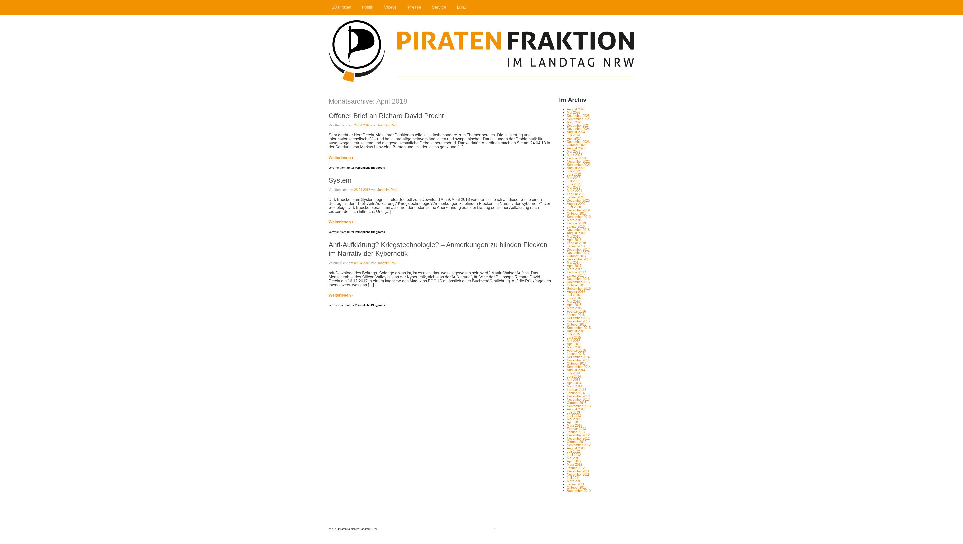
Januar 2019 (576, 226)
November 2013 (578, 399)
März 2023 (574, 155)
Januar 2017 (576, 275)
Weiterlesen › (341, 158)
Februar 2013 (576, 429)
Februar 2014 (576, 390)
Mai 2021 (573, 187)
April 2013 (574, 422)
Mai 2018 (573, 236)
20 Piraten (341, 7)
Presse (414, 7)
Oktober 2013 (576, 403)
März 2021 (574, 191)
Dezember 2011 (578, 471)
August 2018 (576, 233)
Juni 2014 (574, 376)
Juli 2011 (573, 478)
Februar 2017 (576, 272)
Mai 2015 (573, 341)
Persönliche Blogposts (370, 167)
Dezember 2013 (578, 396)
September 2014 (579, 367)
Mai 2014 (573, 380)
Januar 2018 (576, 246)
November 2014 (578, 360)
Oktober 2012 (576, 442)
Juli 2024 (573, 135)
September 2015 (579, 328)
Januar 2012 (576, 468)
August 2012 (576, 448)
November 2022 (578, 161)
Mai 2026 (573, 112)
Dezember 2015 (578, 318)
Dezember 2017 (578, 249)
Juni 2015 (574, 337)
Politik (367, 7)
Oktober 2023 (576, 145)
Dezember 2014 (578, 357)
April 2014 (574, 383)
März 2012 (574, 465)
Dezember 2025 (578, 116)
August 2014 (576, 370)
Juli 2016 (573, 295)
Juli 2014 (573, 373)
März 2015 (574, 347)
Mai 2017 (573, 262)
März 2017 (574, 269)
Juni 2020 (574, 207)
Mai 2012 (573, 458)
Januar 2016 (576, 315)
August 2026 (576, 109)
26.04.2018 (362, 125)
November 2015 (578, 321)
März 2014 (574, 386)
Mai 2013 (573, 419)
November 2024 (578, 129)
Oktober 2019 (576, 213)
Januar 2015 (576, 354)
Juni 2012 (574, 455)
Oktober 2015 (576, 324)
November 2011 (578, 474)
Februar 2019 (576, 223)
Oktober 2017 (576, 256)
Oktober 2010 (576, 487)
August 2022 (576, 168)
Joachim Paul (387, 125)
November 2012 (578, 438)
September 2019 (579, 217)
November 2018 (578, 230)
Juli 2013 (573, 412)
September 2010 (579, 491)
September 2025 (579, 119)
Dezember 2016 (578, 279)
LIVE (461, 7)
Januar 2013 (576, 432)
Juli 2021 (573, 181)
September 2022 (579, 165)
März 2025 (574, 122)
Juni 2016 (574, 298)
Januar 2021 (576, 197)
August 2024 (576, 132)
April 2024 (574, 138)
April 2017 (574, 266)
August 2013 (576, 409)
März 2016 (574, 308)
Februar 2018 (576, 243)
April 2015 (574, 344)
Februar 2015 (576, 350)
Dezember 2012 (578, 435)
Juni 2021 (574, 184)
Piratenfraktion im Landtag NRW (357, 528)
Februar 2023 (576, 158)
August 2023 (576, 148)
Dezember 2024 (578, 125)
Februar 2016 (576, 311)
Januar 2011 (575, 484)
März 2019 (574, 220)
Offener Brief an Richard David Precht (386, 116)
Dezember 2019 (578, 210)
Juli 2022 (573, 171)
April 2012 (574, 461)
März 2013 (574, 425)
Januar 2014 (576, 393)
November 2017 (578, 253)
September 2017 (579, 259)
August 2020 (576, 204)
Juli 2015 (573, 334)
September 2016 (579, 288)
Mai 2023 (573, 151)
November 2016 (578, 282)
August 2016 (576, 292)
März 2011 (574, 481)
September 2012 (579, 445)
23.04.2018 (362, 190)
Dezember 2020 (578, 200)
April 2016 (574, 305)
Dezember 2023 (578, 142)
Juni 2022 (574, 174)
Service (439, 7)
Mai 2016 (573, 301)
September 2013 (579, 406)
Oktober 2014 (576, 363)
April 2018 (574, 240)
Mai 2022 (573, 178)
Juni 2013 (574, 416)
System (340, 180)
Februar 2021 (576, 194)
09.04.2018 (362, 263)
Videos (390, 7)
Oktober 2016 (576, 285)
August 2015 (576, 331)
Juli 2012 (573, 451)
